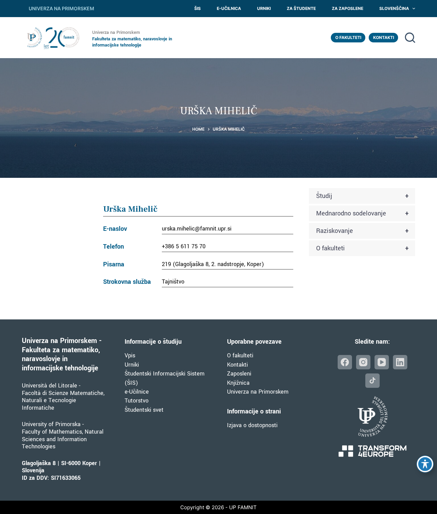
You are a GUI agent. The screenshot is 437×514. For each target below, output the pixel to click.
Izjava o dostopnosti (252, 425)
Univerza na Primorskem (257, 392)
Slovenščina (394, 8)
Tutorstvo (137, 401)
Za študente (301, 8)
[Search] (410, 37)
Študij (362, 196)
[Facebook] (345, 362)
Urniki (264, 8)
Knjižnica (238, 383)
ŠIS (197, 8)
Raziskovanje (362, 230)
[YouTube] (382, 362)
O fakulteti (348, 37)
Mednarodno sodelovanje (362, 213)
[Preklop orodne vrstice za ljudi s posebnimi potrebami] (425, 464)
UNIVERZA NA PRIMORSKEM (61, 8)
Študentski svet (144, 410)
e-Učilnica (229, 8)
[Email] (372, 380)
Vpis (130, 355)
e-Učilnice (137, 392)
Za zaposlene (347, 8)
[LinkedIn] (400, 362)
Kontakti (383, 37)
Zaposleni (239, 374)
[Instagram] (363, 362)
